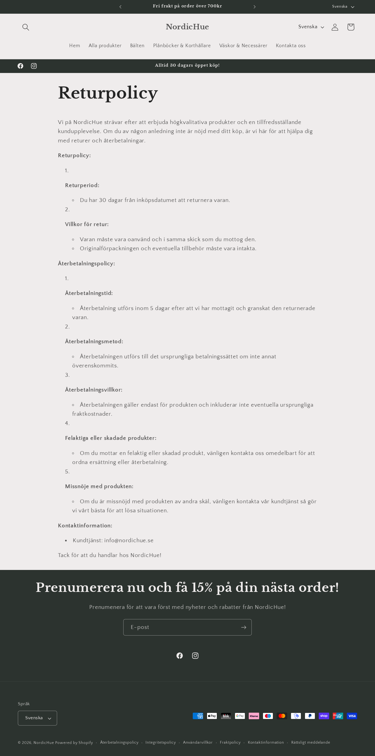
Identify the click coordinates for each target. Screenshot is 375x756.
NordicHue (43, 743)
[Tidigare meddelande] (120, 6)
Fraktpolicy (230, 742)
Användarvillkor (198, 742)
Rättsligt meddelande (310, 742)
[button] (25, 27)
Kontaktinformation (266, 742)
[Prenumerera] (243, 627)
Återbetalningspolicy (119, 742)
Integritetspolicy (160, 742)
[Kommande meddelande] (255, 6)
